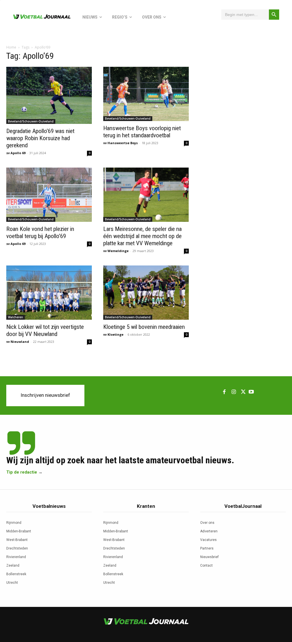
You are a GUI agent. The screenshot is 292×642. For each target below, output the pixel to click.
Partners (207, 548)
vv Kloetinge (113, 334)
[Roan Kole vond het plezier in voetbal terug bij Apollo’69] (49, 195)
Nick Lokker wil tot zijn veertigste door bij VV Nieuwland (45, 330)
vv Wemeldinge (116, 251)
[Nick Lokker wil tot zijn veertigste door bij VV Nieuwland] (49, 292)
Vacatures (208, 540)
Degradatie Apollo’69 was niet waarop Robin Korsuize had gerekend (40, 138)
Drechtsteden (17, 548)
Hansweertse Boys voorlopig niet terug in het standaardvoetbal (142, 132)
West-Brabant (17, 540)
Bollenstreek (16, 574)
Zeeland (12, 565)
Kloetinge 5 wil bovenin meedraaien (144, 326)
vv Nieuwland (17, 341)
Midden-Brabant (18, 531)
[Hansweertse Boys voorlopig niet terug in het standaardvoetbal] (146, 94)
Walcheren (15, 317)
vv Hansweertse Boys (120, 143)
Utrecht (12, 583)
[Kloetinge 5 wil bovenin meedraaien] (146, 292)
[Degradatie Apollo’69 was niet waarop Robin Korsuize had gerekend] (49, 95)
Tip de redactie (21, 472)
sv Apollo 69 (15, 153)
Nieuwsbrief (209, 557)
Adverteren (209, 531)
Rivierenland (16, 557)
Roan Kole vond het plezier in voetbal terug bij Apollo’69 (40, 233)
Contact (206, 565)
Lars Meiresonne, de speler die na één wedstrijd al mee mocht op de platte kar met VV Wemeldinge (142, 236)
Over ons (207, 523)
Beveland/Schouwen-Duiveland (31, 121)
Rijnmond (13, 523)
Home (11, 47)
